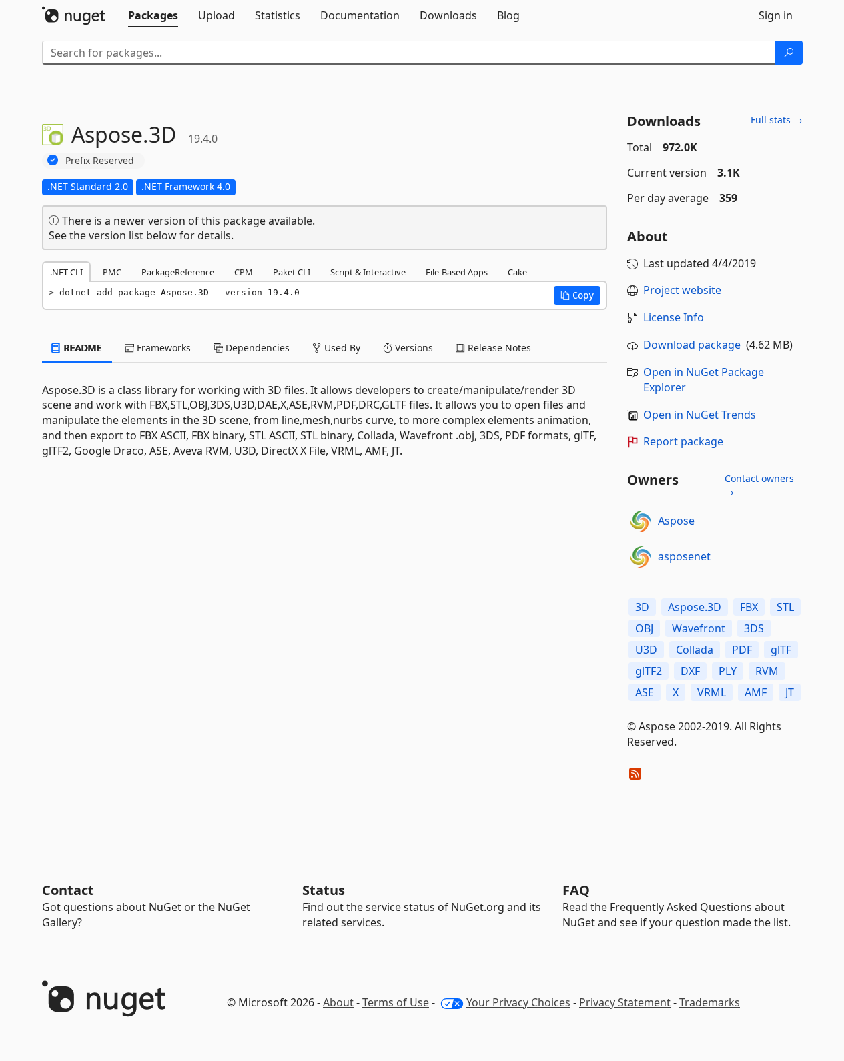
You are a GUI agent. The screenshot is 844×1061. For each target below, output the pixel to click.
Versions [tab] (412, 347)
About (338, 1002)
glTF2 (648, 671)
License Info (673, 317)
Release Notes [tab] (498, 347)
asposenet (684, 556)
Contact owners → (759, 485)
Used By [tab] (341, 347)
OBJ (644, 628)
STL (785, 607)
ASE (644, 692)
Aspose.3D (694, 607)
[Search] (789, 53)
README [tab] (81, 347)
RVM (767, 671)
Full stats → (777, 119)
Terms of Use (395, 1002)
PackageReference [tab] (177, 272)
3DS (754, 628)
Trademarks (709, 1002)
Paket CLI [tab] (291, 272)
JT (789, 692)
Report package (683, 441)
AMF (756, 692)
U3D (646, 649)
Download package (692, 344)
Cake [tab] (517, 272)
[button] (577, 295)
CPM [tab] (243, 272)
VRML (711, 692)
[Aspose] (640, 521)
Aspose (676, 520)
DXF (690, 671)
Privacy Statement (625, 1002)
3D (642, 607)
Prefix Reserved (99, 160)
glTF (781, 649)
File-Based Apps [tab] (457, 272)
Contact (68, 890)
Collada (694, 649)
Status (323, 890)
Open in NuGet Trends (699, 414)
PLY (728, 671)
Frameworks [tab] (162, 347)
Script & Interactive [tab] (368, 272)
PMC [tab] (112, 272)
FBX (749, 607)
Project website (682, 290)
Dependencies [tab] (256, 347)
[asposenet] (640, 557)
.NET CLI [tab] (66, 272)
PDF (742, 649)
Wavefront (698, 628)
